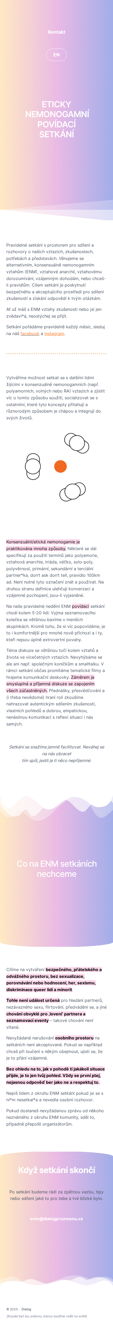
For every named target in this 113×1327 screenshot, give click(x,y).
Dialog (26, 1309)
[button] (56, 32)
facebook (29, 333)
